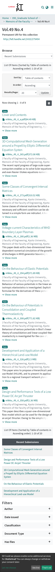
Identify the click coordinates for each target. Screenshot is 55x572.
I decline (36, 567)
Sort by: (17, 77)
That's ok (46, 567)
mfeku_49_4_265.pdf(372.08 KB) (22, 154)
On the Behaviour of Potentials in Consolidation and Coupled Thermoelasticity (22, 309)
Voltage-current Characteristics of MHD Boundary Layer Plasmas (26, 229)
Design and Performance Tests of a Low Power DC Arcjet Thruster (26, 393)
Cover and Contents (14, 115)
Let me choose (9, 567)
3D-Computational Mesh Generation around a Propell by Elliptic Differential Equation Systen (26, 145)
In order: (17, 84)
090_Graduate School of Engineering (26, 18)
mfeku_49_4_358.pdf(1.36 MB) (21, 400)
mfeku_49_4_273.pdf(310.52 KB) (22, 195)
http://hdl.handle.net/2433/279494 (21, 39)
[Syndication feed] (49, 103)
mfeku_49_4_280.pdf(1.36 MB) (21, 236)
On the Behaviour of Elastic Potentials (25, 268)
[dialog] (27, 562)
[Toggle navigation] (52, 7)
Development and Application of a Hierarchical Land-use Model (23, 352)
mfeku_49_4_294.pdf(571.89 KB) (22, 273)
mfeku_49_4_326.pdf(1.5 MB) (21, 359)
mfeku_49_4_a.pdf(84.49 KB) (20, 119)
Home (5, 18)
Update (45, 92)
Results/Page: (11, 92)
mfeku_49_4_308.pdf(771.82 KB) (22, 318)
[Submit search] (43, 7)
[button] (47, 7)
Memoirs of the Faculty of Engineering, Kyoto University (20, 21)
